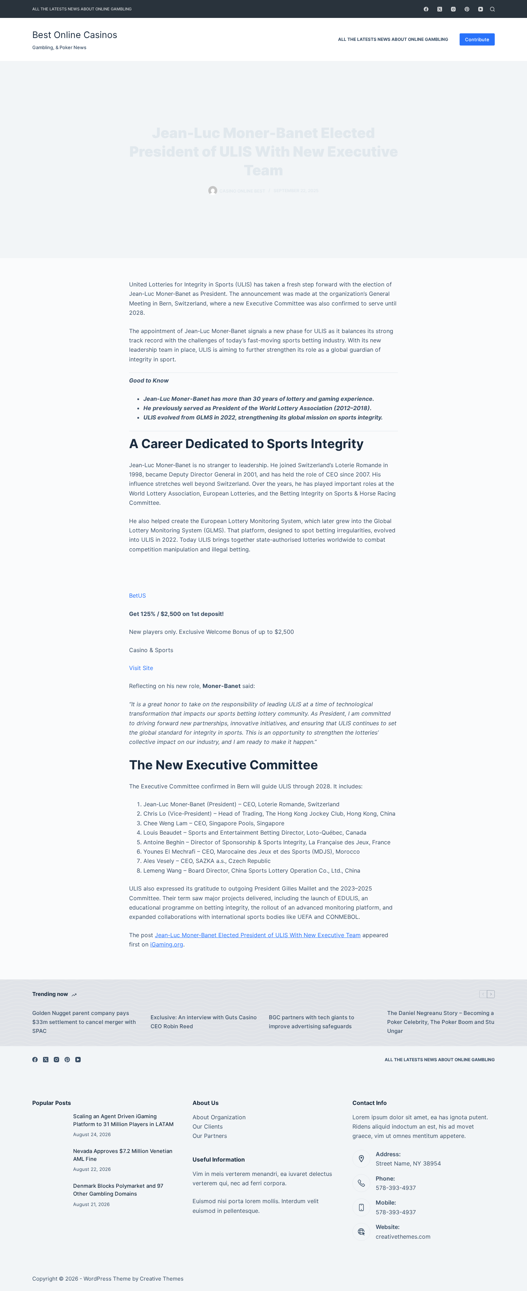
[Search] (492, 9)
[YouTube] (480, 9)
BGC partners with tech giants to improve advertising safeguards (311, 1022)
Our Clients (208, 1126)
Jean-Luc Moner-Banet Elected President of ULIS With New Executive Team (258, 935)
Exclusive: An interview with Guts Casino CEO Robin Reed (204, 1022)
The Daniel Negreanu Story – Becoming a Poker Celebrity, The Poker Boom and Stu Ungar (440, 1022)
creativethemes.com (403, 1236)
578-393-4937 (396, 1187)
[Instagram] (453, 9)
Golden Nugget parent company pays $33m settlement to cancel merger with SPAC (84, 1022)
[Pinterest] (467, 9)
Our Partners (210, 1135)
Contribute (477, 39)
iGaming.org (166, 944)
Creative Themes (162, 1278)
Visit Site (141, 667)
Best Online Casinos (74, 34)
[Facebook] (426, 9)
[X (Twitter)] (439, 9)
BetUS (137, 595)
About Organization (219, 1117)
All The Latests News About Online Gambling (82, 8)
